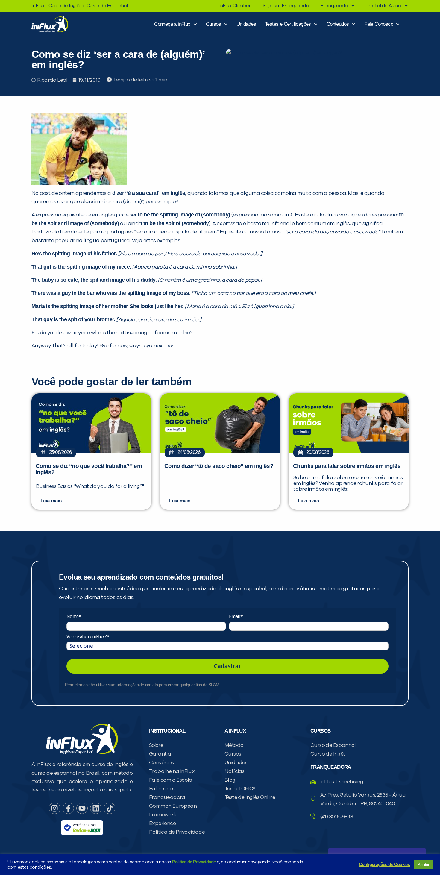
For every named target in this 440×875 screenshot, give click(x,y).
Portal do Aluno (384, 5)
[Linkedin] (95, 808)
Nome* (73, 616)
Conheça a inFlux (172, 24)
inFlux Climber (235, 5)
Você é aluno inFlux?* (87, 636)
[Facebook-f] (68, 808)
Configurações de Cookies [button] (384, 864)
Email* (236, 616)
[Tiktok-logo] (109, 808)
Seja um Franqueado (286, 5)
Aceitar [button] (423, 864)
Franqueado (334, 5)
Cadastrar (227, 666)
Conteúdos (338, 24)
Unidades (246, 24)
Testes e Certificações (288, 24)
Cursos (213, 24)
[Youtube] (82, 808)
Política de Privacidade (194, 861)
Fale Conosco (378, 24)
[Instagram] (54, 808)
